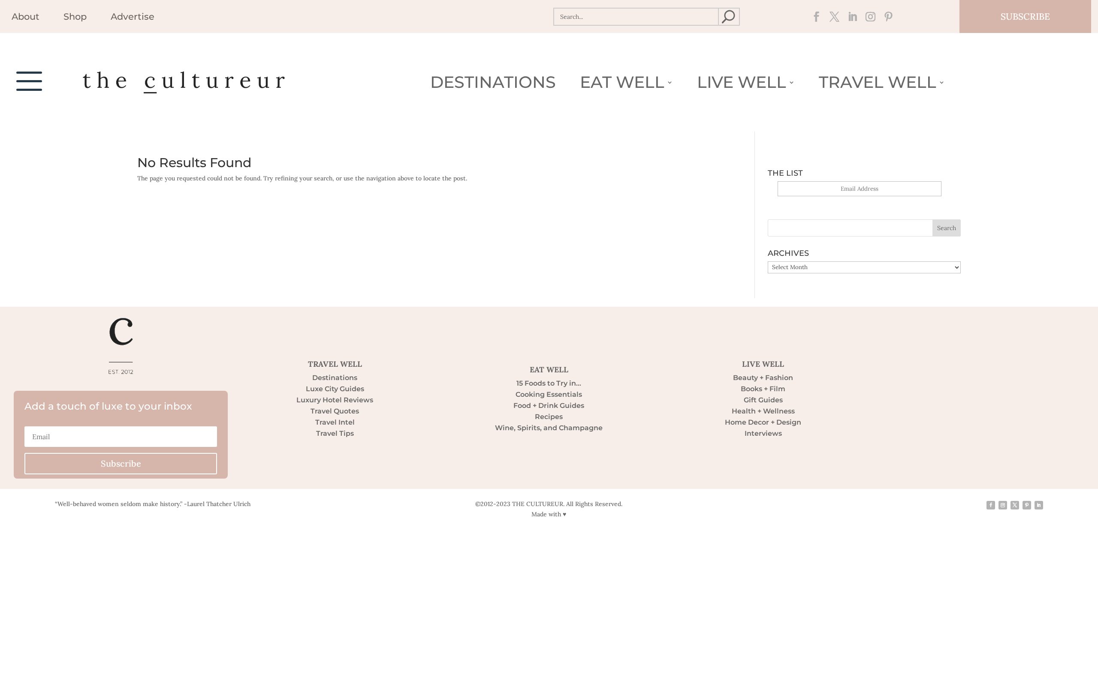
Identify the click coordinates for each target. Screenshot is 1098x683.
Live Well (741, 84)
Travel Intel (335, 422)
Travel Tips (335, 433)
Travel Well (877, 84)
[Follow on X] (831, 17)
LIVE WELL (763, 364)
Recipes (549, 417)
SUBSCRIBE (1025, 16)
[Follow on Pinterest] (885, 17)
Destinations (493, 84)
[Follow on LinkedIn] (849, 17)
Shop (75, 18)
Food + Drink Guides (548, 405)
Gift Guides (763, 400)
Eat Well (622, 84)
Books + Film (763, 389)
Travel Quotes (335, 411)
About (25, 18)
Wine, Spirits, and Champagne (549, 428)
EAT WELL (549, 369)
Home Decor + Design (763, 422)
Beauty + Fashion (763, 378)
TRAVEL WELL (335, 364)
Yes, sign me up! (859, 201)
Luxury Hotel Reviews (334, 400)
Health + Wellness (763, 411)
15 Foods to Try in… (548, 383)
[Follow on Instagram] (867, 17)
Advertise (132, 18)
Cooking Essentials (549, 394)
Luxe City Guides (335, 389)
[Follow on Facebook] (813, 17)
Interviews (763, 433)
